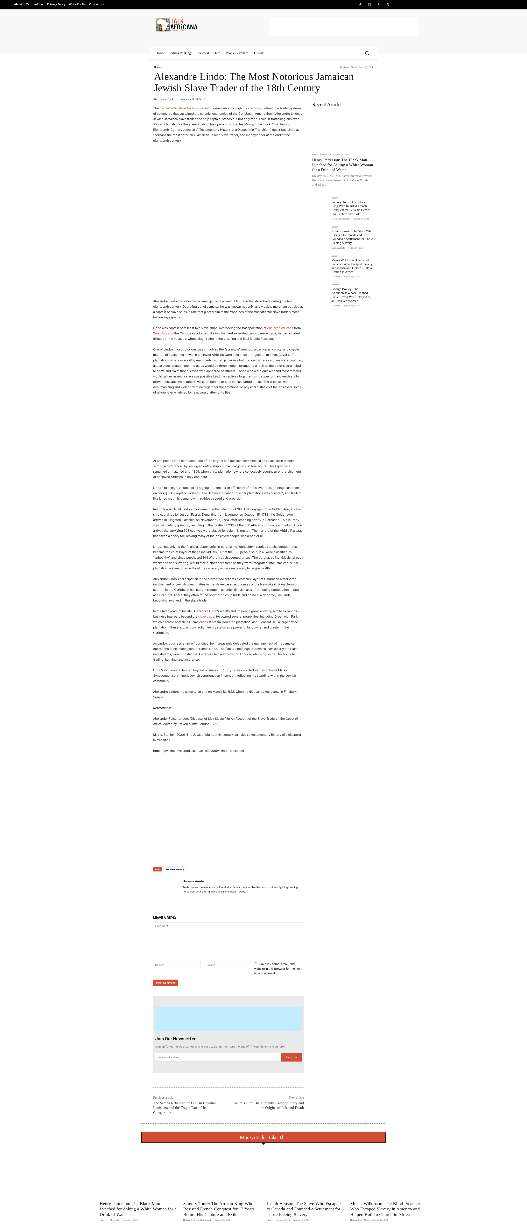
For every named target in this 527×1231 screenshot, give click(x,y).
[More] (220, 857)
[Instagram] (369, 4)
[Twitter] (388, 4)
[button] (367, 53)
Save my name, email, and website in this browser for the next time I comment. (278, 968)
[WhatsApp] (210, 857)
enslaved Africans (280, 328)
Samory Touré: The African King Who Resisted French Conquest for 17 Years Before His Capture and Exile (350, 208)
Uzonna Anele (166, 99)
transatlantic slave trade (177, 108)
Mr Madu (326, 154)
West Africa (161, 333)
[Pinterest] (378, 4)
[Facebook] (360, 4)
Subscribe (291, 1057)
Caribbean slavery (174, 869)
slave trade (206, 616)
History (158, 67)
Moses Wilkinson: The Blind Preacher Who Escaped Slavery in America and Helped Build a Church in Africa (385, 1209)
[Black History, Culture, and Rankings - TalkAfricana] (211, 25)
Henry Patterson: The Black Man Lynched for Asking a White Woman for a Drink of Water (342, 165)
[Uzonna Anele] (168, 888)
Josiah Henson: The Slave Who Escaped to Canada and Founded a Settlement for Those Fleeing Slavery (352, 237)
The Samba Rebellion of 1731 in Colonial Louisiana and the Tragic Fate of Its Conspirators (184, 1108)
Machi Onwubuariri (340, 218)
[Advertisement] (344, 27)
